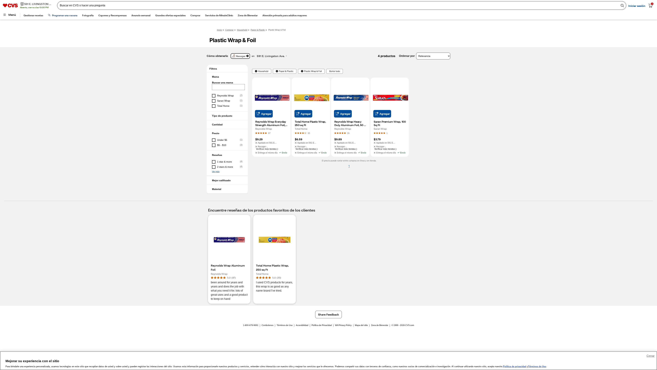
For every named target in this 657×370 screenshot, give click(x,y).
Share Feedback (328, 314)
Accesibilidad (302, 325)
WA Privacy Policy (343, 325)
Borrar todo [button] (334, 71)
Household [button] (263, 71)
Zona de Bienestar (379, 325)
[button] (227, 76)
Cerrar (650, 355)
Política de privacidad (514, 366)
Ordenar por (407, 55)
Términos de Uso (285, 325)
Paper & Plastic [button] (286, 71)
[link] (269, 133)
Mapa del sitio (361, 325)
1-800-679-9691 (250, 325)
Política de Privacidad (322, 325)
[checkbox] (227, 95)
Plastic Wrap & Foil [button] (313, 71)
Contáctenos (267, 325)
